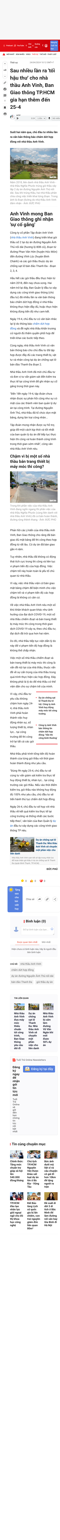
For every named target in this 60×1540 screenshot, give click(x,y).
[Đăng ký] (39, 1069)
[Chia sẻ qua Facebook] (39, 899)
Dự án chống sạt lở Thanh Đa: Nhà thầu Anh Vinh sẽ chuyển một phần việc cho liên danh (33, 1031)
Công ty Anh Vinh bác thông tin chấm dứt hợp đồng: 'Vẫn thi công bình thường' (48, 731)
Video (28, 54)
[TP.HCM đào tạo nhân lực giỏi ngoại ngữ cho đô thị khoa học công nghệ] (16, 1196)
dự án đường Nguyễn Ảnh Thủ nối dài (32, 975)
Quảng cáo (37, 45)
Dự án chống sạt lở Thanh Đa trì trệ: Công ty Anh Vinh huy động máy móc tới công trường (48, 705)
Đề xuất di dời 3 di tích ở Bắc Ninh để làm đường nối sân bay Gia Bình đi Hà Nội (50, 1214)
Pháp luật (52, 54)
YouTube (20, 46)
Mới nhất (11, 54)
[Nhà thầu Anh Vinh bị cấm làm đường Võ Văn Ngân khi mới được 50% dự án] (48, 1006)
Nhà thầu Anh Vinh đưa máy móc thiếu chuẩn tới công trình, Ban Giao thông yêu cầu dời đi (19, 1031)
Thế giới (43, 54)
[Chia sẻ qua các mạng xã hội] (54, 899)
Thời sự (35, 54)
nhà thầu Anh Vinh (22, 237)
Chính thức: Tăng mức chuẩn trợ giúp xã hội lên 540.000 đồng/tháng (16, 1171)
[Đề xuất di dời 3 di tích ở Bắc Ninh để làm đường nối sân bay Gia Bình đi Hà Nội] (51, 1196)
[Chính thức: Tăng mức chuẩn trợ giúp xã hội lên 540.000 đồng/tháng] (16, 1154)
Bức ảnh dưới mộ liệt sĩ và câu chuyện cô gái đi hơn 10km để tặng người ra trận (50, 1174)
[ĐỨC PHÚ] (12, 117)
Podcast (9, 46)
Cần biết (29, 45)
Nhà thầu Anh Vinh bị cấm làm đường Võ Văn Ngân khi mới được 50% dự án (48, 1029)
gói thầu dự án (44, 981)
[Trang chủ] (3, 54)
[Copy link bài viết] (47, 899)
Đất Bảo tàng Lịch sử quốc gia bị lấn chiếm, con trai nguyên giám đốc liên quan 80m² (33, 1216)
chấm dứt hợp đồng (22, 969)
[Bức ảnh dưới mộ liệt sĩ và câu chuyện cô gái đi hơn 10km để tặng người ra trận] (51, 1154)
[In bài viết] (5, 113)
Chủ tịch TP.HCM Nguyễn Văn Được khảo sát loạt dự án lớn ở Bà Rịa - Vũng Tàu (33, 1174)
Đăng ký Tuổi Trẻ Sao (54, 45)
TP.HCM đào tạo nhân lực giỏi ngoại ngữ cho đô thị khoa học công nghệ (16, 1214)
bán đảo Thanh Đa (21, 981)
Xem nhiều (20, 54)
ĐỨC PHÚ (52, 869)
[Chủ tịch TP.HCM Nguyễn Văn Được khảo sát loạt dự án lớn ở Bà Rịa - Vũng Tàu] (33, 1154)
